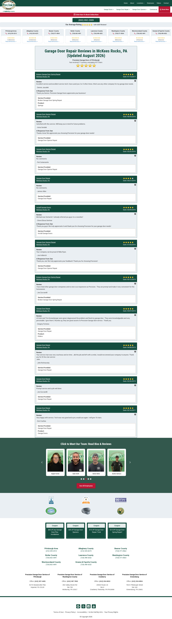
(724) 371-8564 (55, 33)
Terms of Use (58, 612)
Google (78, 606)
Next (130, 462)
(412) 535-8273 (33, 33)
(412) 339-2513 (12, 33)
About (132, 3)
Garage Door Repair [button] (122, 9)
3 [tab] (86, 479)
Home (126, 3)
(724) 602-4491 (76, 33)
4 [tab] (88, 479)
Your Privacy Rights (111, 612)
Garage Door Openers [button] (139, 9)
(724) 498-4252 (98, 33)
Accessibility (82, 612)
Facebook (89, 606)
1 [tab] (81, 479)
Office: (37, 581)
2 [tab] (84, 479)
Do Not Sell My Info (95, 612)
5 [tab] (91, 479)
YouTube (94, 606)
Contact (166, 3)
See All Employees (86, 486)
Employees (150, 3)
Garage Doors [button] (108, 9)
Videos (159, 3)
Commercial (153, 9)
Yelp (83, 606)
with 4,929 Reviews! (100, 25)
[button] (11, 39)
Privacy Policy (70, 612)
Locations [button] (140, 3)
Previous (42, 462)
